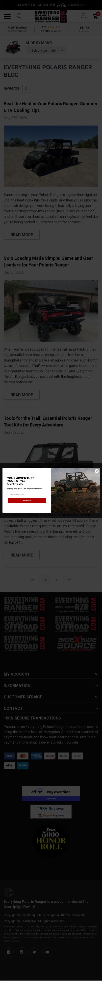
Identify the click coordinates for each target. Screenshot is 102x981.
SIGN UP (26, 500)
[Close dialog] (97, 471)
